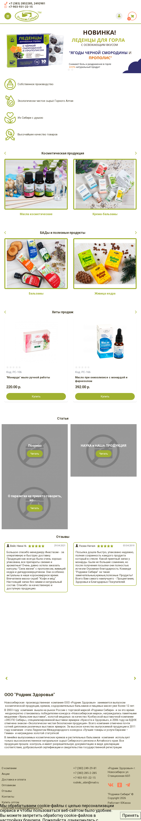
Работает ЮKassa (119, 802)
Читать (34, 453)
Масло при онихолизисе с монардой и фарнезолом (101, 379)
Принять (130, 815)
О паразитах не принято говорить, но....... (35, 498)
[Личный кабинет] (119, 16)
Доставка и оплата (14, 779)
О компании (9, 768)
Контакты (8, 796)
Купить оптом (10, 802)
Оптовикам (9, 785)
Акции (6, 774)
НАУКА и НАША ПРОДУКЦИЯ (103, 445)
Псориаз (34, 445)
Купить (36, 396)
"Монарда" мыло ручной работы (28, 377)
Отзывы (7, 791)
